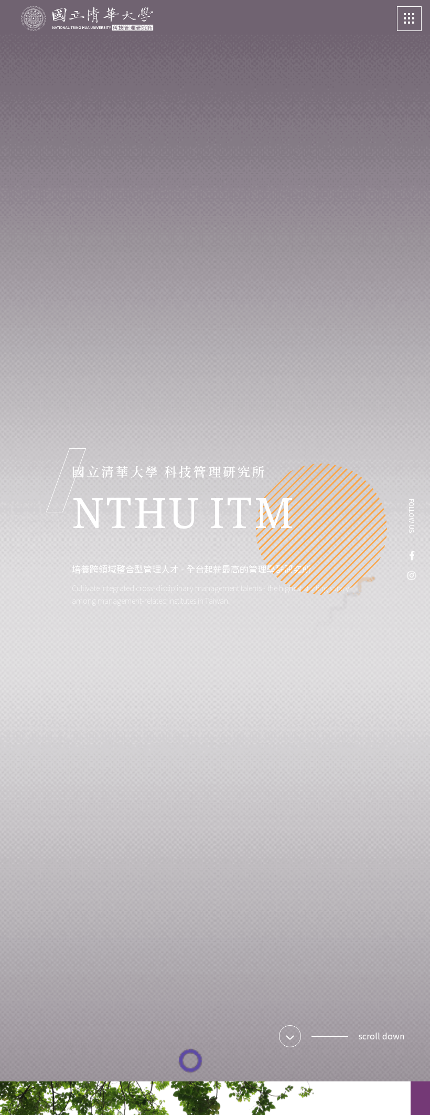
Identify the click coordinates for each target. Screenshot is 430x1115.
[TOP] (408, 1093)
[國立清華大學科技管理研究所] (87, 18)
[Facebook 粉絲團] (412, 555)
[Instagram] (411, 575)
